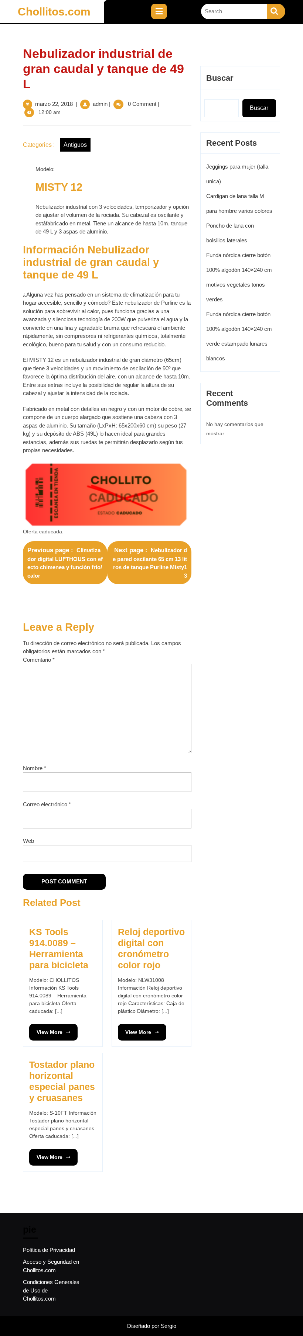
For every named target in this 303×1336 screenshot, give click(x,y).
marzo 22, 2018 (54, 104)
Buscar (220, 78)
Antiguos (75, 145)
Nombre (34, 768)
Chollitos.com (54, 12)
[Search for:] (234, 12)
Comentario (39, 660)
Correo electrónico (47, 804)
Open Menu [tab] (173, 7)
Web (28, 841)
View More (45, 1029)
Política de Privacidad (49, 1250)
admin (100, 104)
